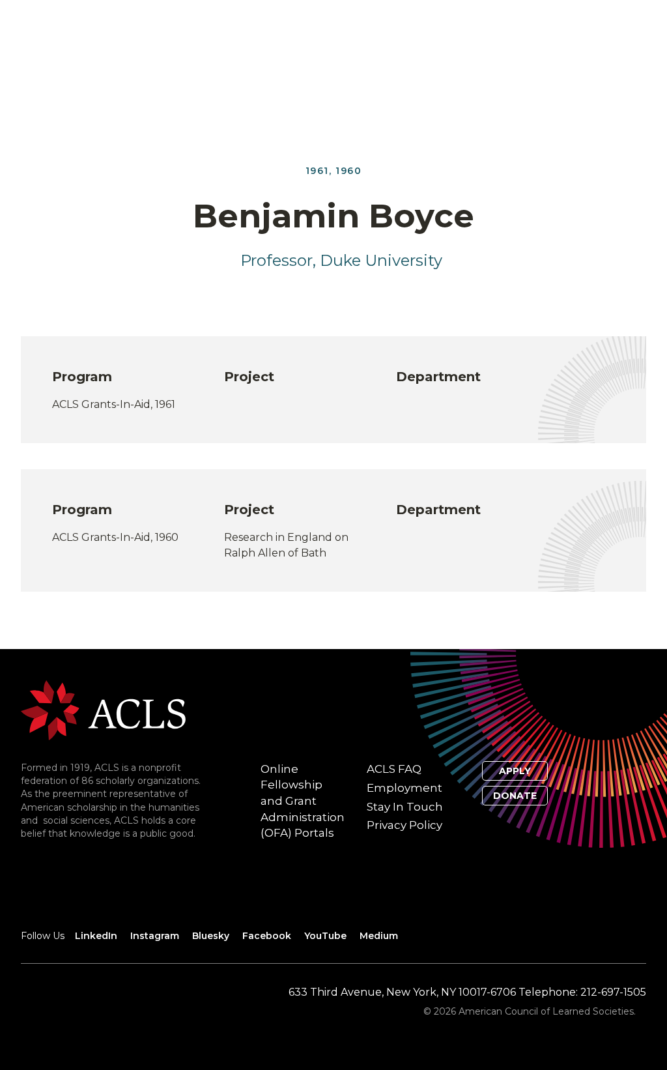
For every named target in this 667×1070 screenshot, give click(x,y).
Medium (379, 936)
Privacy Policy (404, 824)
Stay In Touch (405, 806)
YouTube (325, 936)
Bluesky (210, 936)
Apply (515, 771)
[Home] (103, 709)
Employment (404, 787)
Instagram (154, 936)
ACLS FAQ (394, 768)
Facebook (266, 936)
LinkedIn (96, 936)
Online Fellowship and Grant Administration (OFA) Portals (303, 801)
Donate (515, 796)
